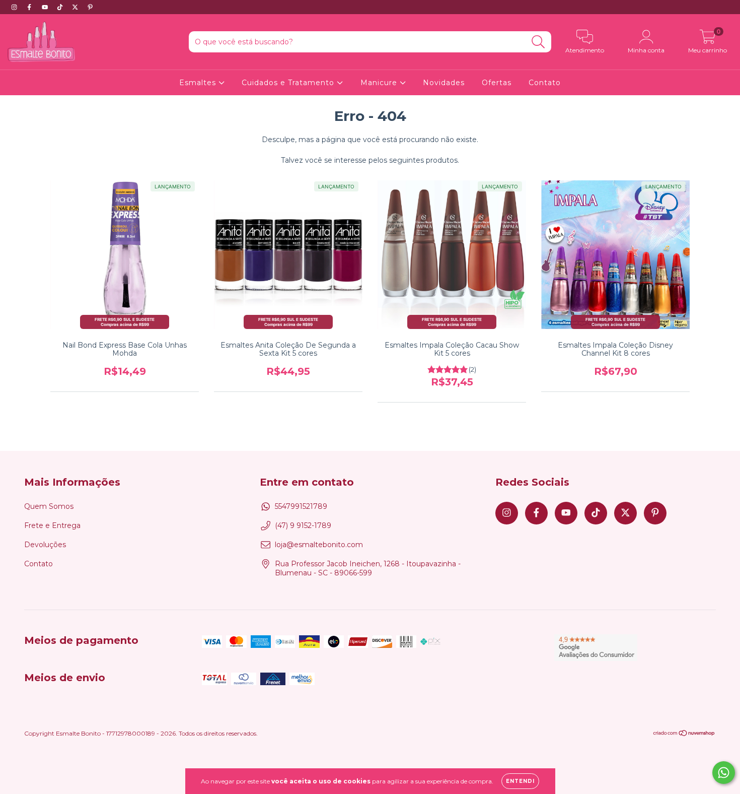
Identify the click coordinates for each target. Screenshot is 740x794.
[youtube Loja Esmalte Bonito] (45, 7)
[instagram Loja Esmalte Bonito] (15, 7)
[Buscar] (538, 42)
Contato (545, 82)
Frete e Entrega (52, 525)
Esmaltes (198, 82)
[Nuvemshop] (684, 734)
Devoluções (45, 544)
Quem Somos (48, 506)
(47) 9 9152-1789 (303, 525)
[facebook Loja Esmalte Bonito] (30, 7)
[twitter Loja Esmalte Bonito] (76, 7)
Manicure (380, 82)
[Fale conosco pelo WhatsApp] (723, 772)
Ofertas (496, 82)
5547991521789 (301, 506)
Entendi (520, 781)
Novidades (444, 82)
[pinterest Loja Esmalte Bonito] (90, 7)
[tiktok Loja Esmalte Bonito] (60, 7)
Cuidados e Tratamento (289, 82)
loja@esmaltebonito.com (319, 544)
